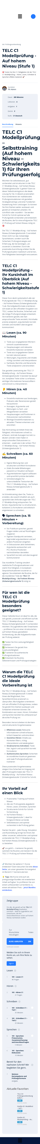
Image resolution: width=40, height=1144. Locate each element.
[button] (20, 16)
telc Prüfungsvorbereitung (11, 44)
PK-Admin (12, 89)
